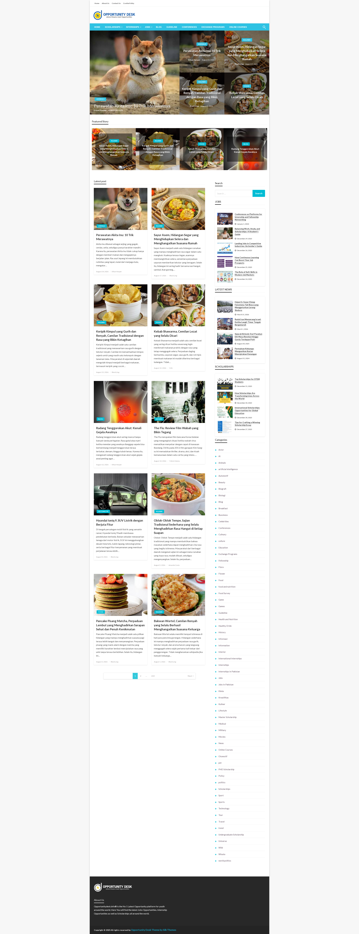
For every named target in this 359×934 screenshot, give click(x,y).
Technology (223, 808)
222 (153, 676)
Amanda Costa (174, 565)
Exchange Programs (213, 27)
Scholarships (112, 27)
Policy (221, 776)
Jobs (147, 27)
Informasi (222, 639)
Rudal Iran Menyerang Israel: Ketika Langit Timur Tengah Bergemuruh (248, 322)
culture (221, 541)
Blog (159, 27)
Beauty (221, 482)
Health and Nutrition (228, 619)
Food (246, 86)
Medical (222, 723)
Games (221, 606)
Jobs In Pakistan (225, 684)
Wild (220, 847)
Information (224, 645)
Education (223, 547)
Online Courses (238, 27)
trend (221, 828)
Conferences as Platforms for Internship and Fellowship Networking (248, 217)
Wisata (221, 854)
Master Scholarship (227, 717)
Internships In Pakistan (229, 671)
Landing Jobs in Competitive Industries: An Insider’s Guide (248, 244)
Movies (159, 419)
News (221, 743)
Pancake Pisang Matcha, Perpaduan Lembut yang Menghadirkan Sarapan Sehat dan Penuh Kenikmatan (120, 625)
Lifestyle (222, 710)
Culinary (222, 534)
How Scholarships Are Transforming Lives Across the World (247, 396)
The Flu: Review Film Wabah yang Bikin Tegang (176, 430)
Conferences (189, 27)
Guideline (171, 27)
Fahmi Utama (175, 461)
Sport (221, 795)
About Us (105, 3)
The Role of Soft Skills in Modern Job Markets (246, 273)
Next (190, 676)
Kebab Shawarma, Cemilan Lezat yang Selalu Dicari (246, 95)
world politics (224, 860)
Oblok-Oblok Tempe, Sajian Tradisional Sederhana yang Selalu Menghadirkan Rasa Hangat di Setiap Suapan (178, 526)
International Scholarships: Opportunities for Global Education (247, 410)
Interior (222, 652)
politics (221, 782)
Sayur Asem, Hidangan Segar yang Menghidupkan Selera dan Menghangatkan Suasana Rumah (246, 53)
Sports (221, 802)
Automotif (103, 511)
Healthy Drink (225, 626)
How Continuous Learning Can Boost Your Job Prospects (247, 260)
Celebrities (223, 521)
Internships (132, 27)
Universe (222, 841)
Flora (221, 567)
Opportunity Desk (141, 929)
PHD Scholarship (226, 769)
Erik (239, 102)
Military (222, 730)
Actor (221, 449)
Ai (219, 456)
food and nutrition (226, 586)
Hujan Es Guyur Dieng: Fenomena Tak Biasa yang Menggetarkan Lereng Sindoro (246, 306)
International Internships (230, 658)
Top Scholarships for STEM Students (247, 380)
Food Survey (224, 593)
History (222, 632)
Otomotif (222, 756)
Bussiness (223, 515)
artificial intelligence (228, 469)
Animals (100, 99)
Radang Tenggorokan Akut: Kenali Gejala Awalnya (118, 430)
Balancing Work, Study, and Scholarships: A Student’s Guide (247, 231)
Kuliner (246, 40)
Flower (221, 573)
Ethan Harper (100, 110)
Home (97, 3)
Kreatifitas (223, 697)
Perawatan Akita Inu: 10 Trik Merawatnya (132, 105)
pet (220, 763)
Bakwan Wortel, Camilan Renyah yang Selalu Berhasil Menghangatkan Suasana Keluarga (177, 625)
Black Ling (239, 64)
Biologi (221, 495)
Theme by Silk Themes (164, 929)
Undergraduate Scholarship (231, 834)
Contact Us (116, 3)
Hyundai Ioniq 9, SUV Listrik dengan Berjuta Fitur (119, 522)
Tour (220, 815)
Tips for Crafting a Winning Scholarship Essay (247, 423)
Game (221, 599)
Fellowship (223, 560)
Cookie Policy (128, 3)
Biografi (222, 489)
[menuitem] (97, 27)
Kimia (221, 691)
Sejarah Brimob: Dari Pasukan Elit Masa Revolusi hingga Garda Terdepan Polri (248, 337)
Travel (221, 821)
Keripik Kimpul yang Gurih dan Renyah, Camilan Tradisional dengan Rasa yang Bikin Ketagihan (202, 95)
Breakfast (223, 508)
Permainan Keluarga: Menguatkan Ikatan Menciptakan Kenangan (246, 351)
